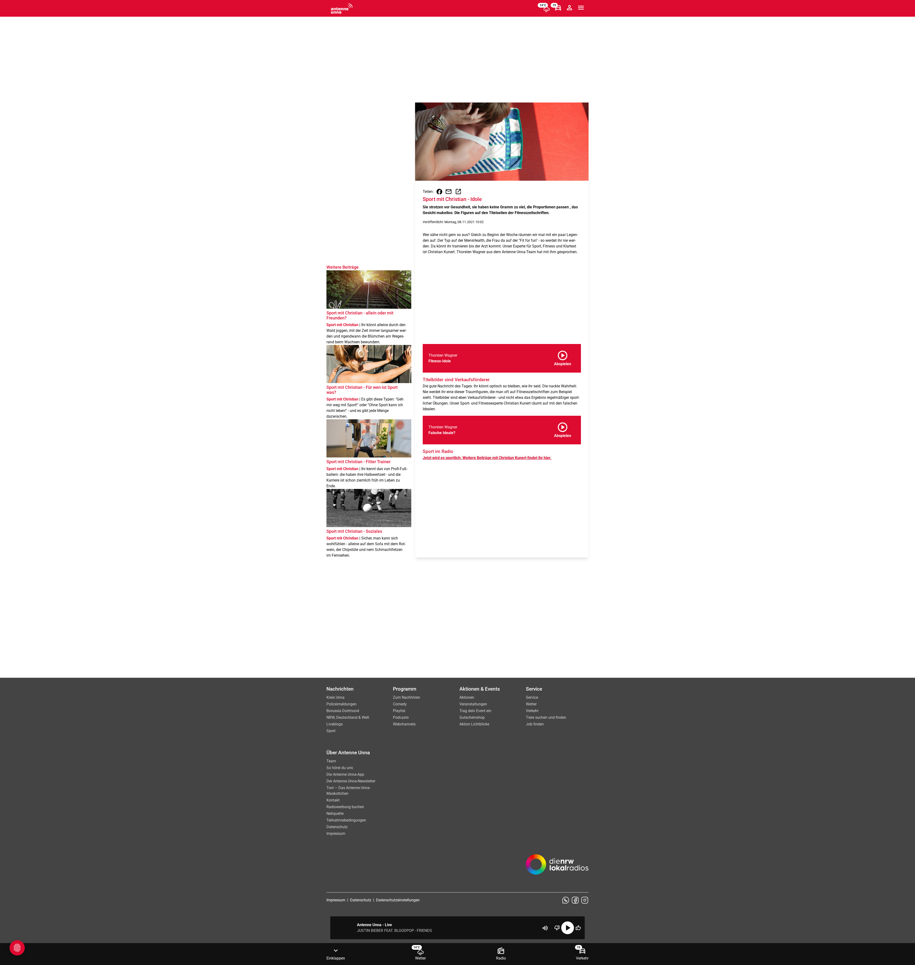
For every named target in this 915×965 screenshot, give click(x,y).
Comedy (400, 704)
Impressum (335, 833)
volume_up (545, 928)
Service (532, 697)
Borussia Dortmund (342, 710)
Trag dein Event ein (475, 710)
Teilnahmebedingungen (346, 820)
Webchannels (404, 724)
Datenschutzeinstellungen (398, 900)
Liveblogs (334, 724)
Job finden (535, 724)
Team (331, 761)
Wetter (531, 704)
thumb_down (557, 928)
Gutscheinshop (472, 717)
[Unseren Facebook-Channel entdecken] (575, 900)
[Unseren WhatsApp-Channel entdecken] (565, 900)
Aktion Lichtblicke (474, 724)
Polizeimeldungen (341, 704)
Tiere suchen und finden (546, 717)
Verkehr (532, 710)
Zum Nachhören (406, 697)
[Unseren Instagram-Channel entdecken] (585, 900)
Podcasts (401, 717)
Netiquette (335, 813)
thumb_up (578, 928)
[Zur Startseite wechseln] (341, 8)
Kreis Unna (335, 697)
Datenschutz (337, 827)
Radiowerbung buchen (345, 807)
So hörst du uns (339, 767)
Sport (331, 731)
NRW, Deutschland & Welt (347, 717)
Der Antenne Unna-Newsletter (350, 781)
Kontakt (333, 800)
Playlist (399, 710)
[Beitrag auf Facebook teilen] (439, 192)
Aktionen (466, 697)
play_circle (567, 927)
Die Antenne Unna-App (345, 774)
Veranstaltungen (473, 704)
